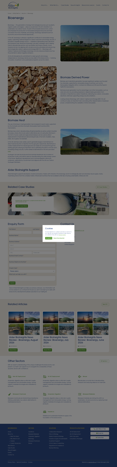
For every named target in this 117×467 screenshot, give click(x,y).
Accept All (48, 238)
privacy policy (62, 234)
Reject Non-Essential (59, 238)
